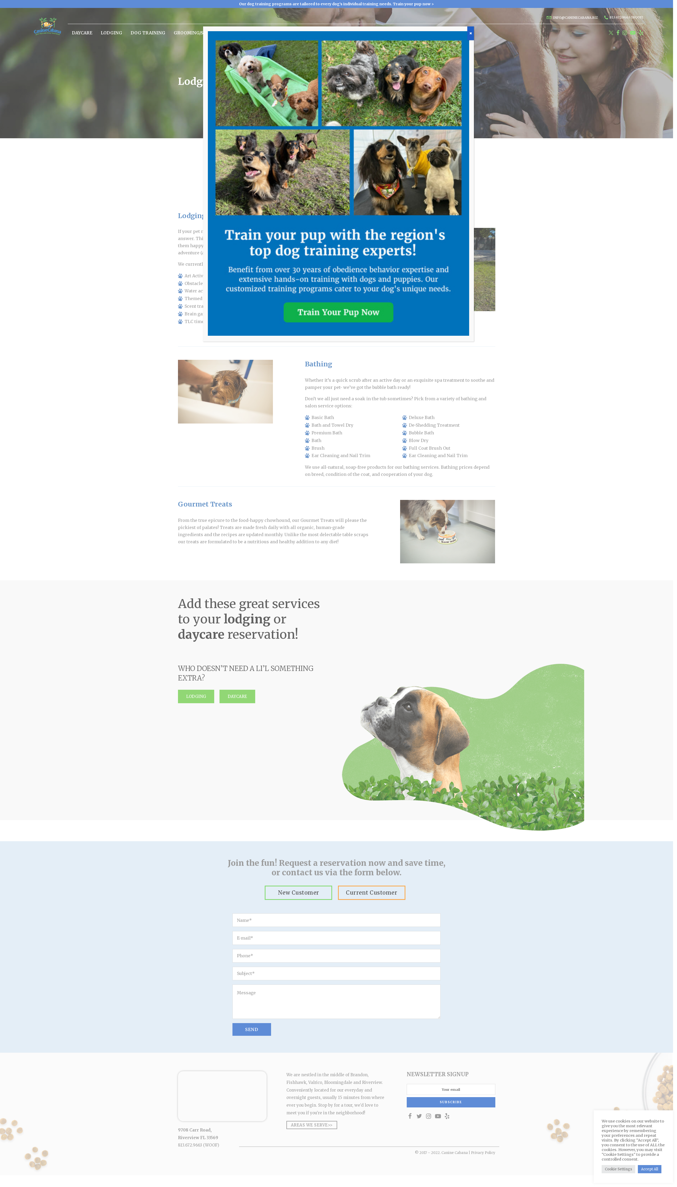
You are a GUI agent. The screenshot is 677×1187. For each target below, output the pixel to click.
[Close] (470, 33)
